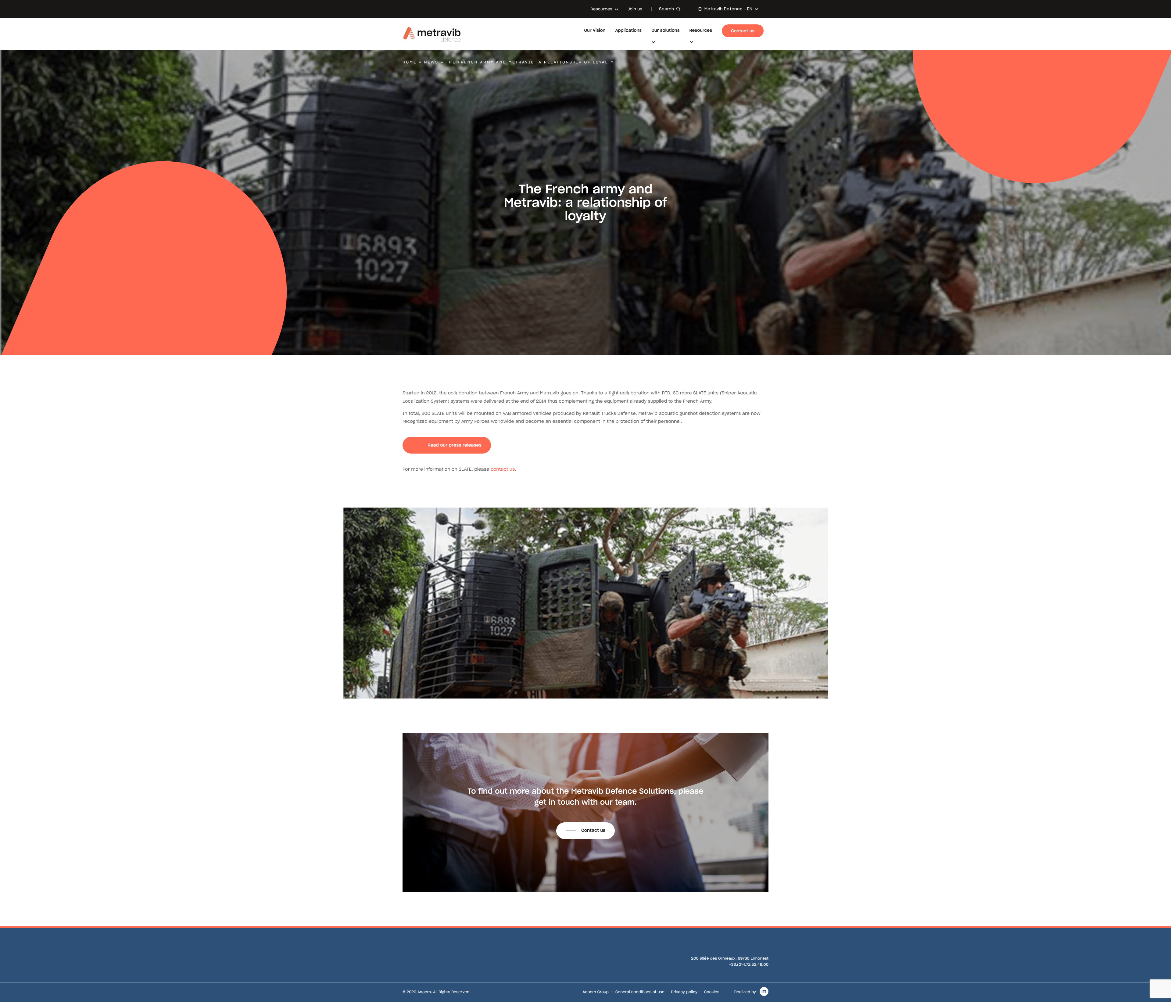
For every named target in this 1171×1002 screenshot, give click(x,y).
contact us (503, 469)
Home (410, 62)
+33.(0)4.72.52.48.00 (748, 964)
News (431, 62)
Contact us (593, 830)
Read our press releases (455, 445)
